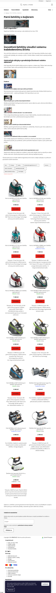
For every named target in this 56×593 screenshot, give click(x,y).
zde (13, 586)
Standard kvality (12, 549)
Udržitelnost (11, 547)
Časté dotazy (11, 560)
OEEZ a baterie (12, 573)
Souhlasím (45, 584)
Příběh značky (11, 544)
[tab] (28, 540)
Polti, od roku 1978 (13, 542)
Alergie (10, 559)
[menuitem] (6, 10)
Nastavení (11, 589)
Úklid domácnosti (12, 556)
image (1, 592)
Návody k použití (12, 562)
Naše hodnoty (11, 546)
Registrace (48, 1)
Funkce (13, 34)
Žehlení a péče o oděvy (14, 557)
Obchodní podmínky (13, 570)
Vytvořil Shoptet (48, 537)
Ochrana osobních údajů (14, 575)
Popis (5, 34)
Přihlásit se (9, 530)
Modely (9, 34)
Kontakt (10, 576)
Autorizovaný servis (13, 572)
